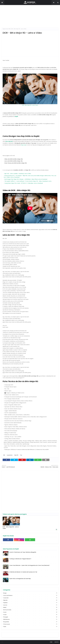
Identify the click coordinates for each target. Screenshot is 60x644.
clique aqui (23, 145)
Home (51, 642)
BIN (9, 28)
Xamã (30, 626)
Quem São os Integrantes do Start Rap (20, 578)
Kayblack (30, 602)
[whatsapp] (30, 539)
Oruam (30, 614)
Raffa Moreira (30, 619)
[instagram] (19, 539)
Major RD (16, 455)
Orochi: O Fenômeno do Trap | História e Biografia (22, 552)
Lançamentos (9, 455)
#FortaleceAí (9, 141)
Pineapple (30, 617)
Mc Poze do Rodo (30, 609)
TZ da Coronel (30, 624)
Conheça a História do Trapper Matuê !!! (20, 559)
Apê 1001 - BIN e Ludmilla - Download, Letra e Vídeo (17, 173)
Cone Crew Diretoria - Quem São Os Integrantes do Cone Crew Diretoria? (29, 565)
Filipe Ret (30, 600)
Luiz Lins (30, 605)
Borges (30, 593)
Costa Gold (30, 597)
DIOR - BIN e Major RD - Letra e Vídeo (30, 105)
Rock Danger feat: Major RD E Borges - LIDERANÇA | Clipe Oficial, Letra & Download (25, 179)
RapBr (16, 116)
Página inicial (5, 28)
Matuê (30, 607)
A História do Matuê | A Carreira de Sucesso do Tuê (23, 572)
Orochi (30, 612)
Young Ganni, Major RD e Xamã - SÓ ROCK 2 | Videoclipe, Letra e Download (23, 183)
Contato (56, 642)
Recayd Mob (30, 621)
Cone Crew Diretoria (30, 595)
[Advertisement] (30, 17)
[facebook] (8, 539)
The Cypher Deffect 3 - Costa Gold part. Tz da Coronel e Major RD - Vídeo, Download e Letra (27, 181)
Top (21, 455)
